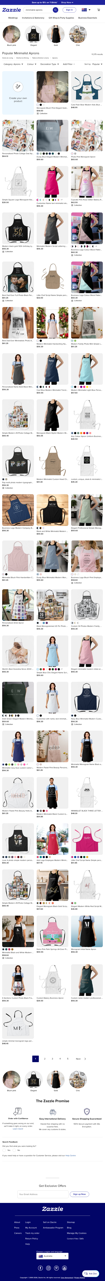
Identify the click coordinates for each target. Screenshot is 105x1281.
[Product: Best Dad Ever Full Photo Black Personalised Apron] (18, 277)
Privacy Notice (79, 1278)
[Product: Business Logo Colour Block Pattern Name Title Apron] (87, 228)
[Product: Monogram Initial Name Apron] (87, 931)
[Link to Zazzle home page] (12, 10)
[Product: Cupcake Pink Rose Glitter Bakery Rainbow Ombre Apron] (87, 182)
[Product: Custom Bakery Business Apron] (52, 980)
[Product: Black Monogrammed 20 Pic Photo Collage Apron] (52, 605)
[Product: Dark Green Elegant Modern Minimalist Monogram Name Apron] (18, 697)
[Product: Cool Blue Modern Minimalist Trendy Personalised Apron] (52, 369)
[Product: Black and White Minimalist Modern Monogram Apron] (52, 510)
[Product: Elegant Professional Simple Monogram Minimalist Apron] (87, 510)
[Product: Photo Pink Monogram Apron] (87, 135)
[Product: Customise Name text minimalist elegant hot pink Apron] (52, 182)
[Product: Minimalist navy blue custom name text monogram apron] (18, 746)
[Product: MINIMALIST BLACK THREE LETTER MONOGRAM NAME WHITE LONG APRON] (87, 793)
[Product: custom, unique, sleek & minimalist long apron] (87, 461)
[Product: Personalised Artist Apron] (18, 605)
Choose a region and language (49, 1252)
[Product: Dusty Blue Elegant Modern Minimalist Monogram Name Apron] (52, 135)
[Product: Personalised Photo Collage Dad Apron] (18, 135)
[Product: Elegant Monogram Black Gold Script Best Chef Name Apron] (52, 885)
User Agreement (67, 1278)
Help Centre (70, 1155)
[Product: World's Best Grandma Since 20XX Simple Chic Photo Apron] (18, 651)
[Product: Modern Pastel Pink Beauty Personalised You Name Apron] (52, 746)
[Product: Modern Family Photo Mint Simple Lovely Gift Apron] (87, 323)
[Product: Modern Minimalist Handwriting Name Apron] (52, 323)
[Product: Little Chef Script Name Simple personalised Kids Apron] (52, 277)
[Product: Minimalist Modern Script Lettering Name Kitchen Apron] (52, 228)
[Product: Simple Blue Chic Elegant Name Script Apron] (52, 651)
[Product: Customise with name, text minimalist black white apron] (52, 697)
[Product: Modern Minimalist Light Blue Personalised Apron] (87, 369)
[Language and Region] (86, 10)
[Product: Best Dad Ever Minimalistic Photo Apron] (18, 323)
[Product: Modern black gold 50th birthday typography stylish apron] (18, 228)
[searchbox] (41, 10)
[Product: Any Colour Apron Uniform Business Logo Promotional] (87, 415)
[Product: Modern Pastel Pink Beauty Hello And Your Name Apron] (18, 793)
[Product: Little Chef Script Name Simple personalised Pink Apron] (87, 839)
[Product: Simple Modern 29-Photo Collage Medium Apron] (18, 415)
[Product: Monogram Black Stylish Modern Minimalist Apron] (52, 415)
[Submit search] (55, 10)
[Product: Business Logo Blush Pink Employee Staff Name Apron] (87, 556)
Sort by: (87, 64)
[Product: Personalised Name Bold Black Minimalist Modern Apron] (18, 369)
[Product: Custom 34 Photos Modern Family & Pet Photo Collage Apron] (87, 605)
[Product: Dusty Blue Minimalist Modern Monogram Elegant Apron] (52, 556)
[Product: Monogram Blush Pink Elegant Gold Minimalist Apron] (52, 87)
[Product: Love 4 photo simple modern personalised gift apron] (18, 839)
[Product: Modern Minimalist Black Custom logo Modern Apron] (52, 793)
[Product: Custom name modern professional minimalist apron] (87, 980)
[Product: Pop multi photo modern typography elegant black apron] (18, 461)
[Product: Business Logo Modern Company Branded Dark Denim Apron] (18, 510)
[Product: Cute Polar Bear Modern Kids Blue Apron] (87, 87)
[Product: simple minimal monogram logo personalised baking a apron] (18, 1023)
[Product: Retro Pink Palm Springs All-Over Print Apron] (52, 931)
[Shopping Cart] (99, 10)
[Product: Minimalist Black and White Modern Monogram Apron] (18, 931)
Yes (8, 1150)
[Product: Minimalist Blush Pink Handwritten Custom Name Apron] (18, 556)
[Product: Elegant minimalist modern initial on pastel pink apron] (87, 651)
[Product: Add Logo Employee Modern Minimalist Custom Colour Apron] (52, 839)
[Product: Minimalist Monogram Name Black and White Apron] (87, 746)
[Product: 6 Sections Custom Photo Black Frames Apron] (18, 980)
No (19, 1150)
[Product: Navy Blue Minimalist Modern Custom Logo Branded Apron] (87, 697)
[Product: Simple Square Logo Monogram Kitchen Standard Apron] (18, 182)
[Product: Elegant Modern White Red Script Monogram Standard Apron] (87, 885)
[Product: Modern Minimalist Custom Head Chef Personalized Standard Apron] (52, 461)
